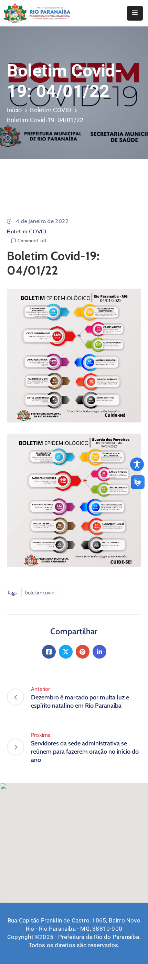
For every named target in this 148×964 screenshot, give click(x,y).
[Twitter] (66, 652)
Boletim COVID (50, 110)
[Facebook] (49, 652)
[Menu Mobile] (135, 13)
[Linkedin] (99, 652)
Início (14, 110)
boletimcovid (40, 593)
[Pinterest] (82, 652)
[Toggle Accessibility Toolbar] (137, 464)
